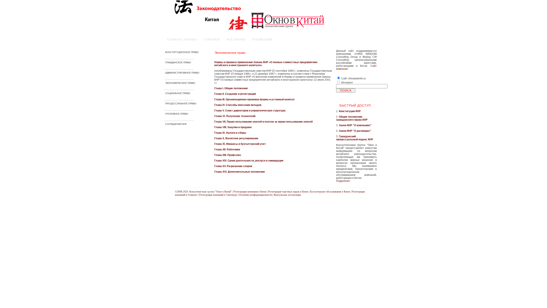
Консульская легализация (287, 194)
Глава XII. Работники (227, 149)
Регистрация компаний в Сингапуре (218, 194)
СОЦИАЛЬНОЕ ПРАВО (177, 93)
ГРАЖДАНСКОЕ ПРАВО (178, 62)
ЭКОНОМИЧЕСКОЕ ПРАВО (180, 83)
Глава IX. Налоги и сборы (230, 132)
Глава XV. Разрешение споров (233, 166)
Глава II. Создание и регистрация (235, 93)
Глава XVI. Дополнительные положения (239, 171)
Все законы (236, 39)
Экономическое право (230, 52)
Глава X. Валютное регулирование (236, 138)
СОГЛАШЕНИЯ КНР (176, 124)
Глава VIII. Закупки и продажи (232, 127)
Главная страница (182, 39)
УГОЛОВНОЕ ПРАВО (176, 114)
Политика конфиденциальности (255, 194)
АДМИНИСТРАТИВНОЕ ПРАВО (182, 72)
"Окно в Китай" (223, 191)
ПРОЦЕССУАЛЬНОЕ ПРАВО (180, 103)
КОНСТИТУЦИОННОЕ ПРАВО (182, 52)
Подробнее (343, 180)
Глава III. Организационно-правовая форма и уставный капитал (254, 99)
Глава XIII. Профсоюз (227, 155)
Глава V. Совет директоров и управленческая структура (249, 110)
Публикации (262, 39)
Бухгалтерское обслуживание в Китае (330, 191)
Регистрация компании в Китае (250, 191)
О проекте (212, 39)
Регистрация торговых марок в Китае (288, 191)
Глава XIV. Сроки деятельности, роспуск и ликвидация (248, 160)
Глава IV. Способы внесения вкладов (237, 105)
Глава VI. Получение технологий (234, 116)
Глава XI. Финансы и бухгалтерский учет (240, 143)
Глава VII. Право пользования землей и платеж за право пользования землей (263, 121)
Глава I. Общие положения (231, 88)
